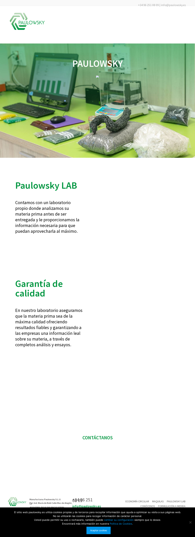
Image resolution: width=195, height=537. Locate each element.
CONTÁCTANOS (97, 438)
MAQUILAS (158, 501)
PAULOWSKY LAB (176, 501)
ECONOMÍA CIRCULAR (137, 501)
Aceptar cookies (98, 530)
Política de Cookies (121, 523)
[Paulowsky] (27, 21)
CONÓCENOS (147, 506)
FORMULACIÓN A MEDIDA (171, 506)
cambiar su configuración (119, 519)
